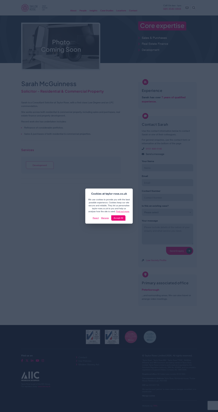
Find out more (122, 211)
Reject (96, 218)
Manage (105, 218)
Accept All (118, 218)
